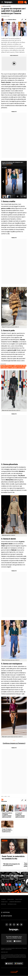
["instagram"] (6, 884)
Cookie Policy (4, 901)
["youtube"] (9, 884)
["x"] (13, 884)
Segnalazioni (10, 899)
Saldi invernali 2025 (7, 6)
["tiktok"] (2, 884)
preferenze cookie (12, 904)
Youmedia (3, 899)
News (5, 796)
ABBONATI (20, 2)
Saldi (9, 796)
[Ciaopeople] (14, 972)
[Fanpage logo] (8, 2)
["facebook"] (16, 884)
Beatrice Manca (12, 19)
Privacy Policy (18, 899)
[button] (25, 19)
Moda (2, 796)
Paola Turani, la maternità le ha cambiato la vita (13, 857)
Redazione (3, 904)
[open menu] (1, 2)
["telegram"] (20, 884)
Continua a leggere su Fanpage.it (14, 743)
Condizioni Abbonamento (15, 901)
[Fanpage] (14, 929)
